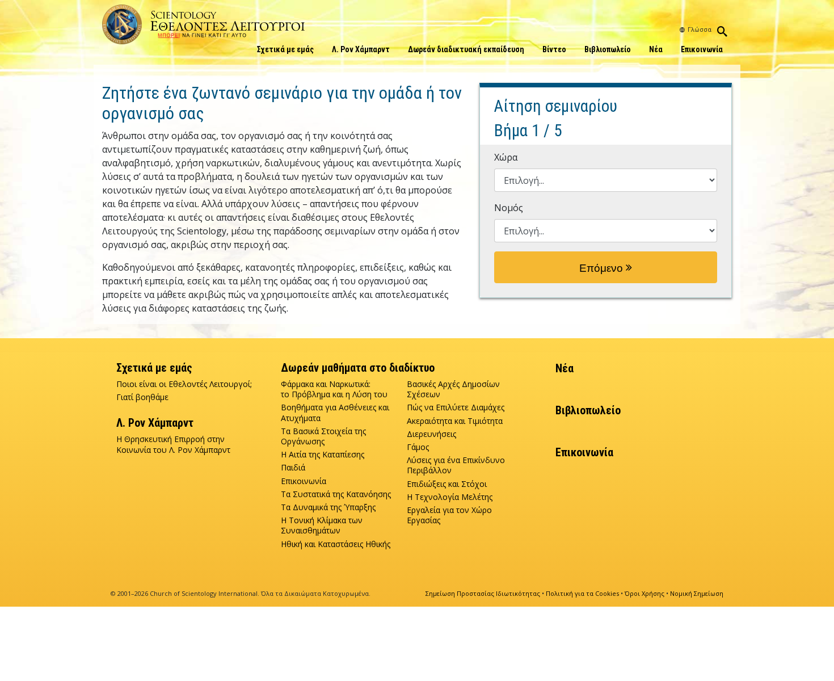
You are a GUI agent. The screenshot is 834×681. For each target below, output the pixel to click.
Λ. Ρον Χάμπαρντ (361, 49)
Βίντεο (554, 49)
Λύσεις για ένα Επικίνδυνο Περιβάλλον (456, 465)
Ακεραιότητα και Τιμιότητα (455, 421)
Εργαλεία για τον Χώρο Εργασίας (449, 515)
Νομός (508, 207)
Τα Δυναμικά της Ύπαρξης (328, 507)
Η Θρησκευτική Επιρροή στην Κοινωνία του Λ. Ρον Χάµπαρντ (173, 444)
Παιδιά (293, 468)
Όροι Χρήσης (644, 593)
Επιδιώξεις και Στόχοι (447, 484)
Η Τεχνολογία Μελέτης (449, 497)
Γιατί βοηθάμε (142, 397)
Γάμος (418, 447)
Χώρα (505, 157)
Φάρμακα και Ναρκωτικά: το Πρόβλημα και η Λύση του (334, 389)
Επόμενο (602, 268)
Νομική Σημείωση (696, 593)
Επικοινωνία (702, 49)
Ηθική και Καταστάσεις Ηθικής (335, 544)
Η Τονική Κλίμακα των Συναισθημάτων (322, 525)
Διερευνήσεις (431, 434)
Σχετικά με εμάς (285, 49)
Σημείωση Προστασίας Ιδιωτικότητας (483, 593)
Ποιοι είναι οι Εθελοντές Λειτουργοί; (184, 384)
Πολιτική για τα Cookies (582, 593)
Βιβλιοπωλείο (607, 49)
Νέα (656, 49)
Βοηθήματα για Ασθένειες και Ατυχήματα (335, 412)
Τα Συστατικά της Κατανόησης (336, 494)
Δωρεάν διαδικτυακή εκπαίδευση (466, 49)
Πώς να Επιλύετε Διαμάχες (455, 407)
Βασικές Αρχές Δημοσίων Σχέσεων (453, 389)
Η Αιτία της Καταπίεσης (322, 454)
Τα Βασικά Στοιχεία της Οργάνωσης (323, 436)
